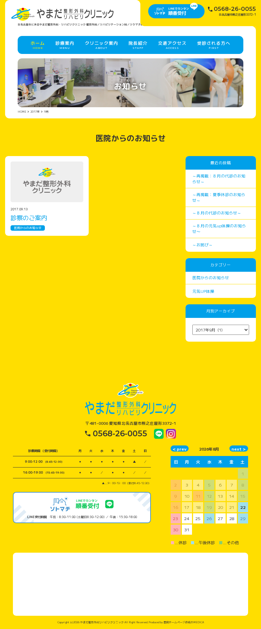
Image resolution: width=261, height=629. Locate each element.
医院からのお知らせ (27, 228)
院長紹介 (137, 45)
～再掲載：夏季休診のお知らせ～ (218, 197)
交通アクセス (172, 45)
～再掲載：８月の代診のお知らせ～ (218, 178)
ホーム (38, 45)
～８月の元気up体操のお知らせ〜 (219, 228)
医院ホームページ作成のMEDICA (183, 622)
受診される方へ (213, 45)
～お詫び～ (202, 244)
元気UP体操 (203, 291)
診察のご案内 (29, 217)
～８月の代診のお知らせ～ (216, 212)
